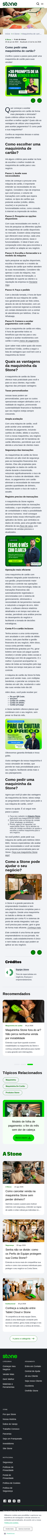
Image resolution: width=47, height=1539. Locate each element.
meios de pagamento (29, 341)
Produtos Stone (12, 1093)
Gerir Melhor (8, 1379)
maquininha (11, 1080)
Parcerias (7, 1434)
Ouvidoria (29, 1386)
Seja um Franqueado (12, 1439)
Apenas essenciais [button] (24, 1529)
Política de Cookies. (11, 1523)
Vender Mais (8, 1374)
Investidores (8, 1443)
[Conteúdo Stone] (10, 4)
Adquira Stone (34, 816)
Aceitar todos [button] (10, 1529)
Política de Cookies (11, 1483)
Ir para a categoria (21, 1338)
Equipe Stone (22, 969)
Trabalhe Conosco (11, 1429)
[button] (9, 1533)
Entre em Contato (33, 1366)
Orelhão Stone (31, 1391)
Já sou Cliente (31, 1376)
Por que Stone (9, 1414)
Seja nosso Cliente (33, 1381)
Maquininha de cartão (13, 1025)
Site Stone (7, 1448)
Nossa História (9, 1419)
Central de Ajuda (32, 1371)
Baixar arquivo (21, 1138)
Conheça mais (34, 928)
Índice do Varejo (10, 1424)
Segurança (9, 1245)
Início (7, 34)
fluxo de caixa (26, 526)
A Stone (16, 34)
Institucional (10, 1304)
